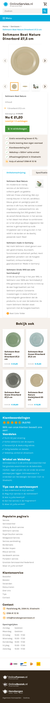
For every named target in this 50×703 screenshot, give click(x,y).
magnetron (29, 500)
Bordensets (8, 545)
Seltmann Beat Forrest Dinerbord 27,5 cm (12, 355)
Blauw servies (9, 551)
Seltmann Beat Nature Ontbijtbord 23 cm (35, 396)
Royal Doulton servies (13, 534)
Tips (4, 594)
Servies (6, 520)
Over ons (7, 590)
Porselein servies (10, 559)
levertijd (20, 497)
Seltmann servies (11, 530)
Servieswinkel (9, 523)
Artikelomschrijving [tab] (16, 172)
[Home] (18, 4)
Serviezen (15, 26)
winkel (21, 504)
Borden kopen (9, 548)
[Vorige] (5, 60)
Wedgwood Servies (11, 538)
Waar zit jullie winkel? (13, 566)
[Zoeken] (44, 11)
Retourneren (8, 587)
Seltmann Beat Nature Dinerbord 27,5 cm (22, 29)
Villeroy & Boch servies (13, 527)
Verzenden (7, 583)
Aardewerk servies (11, 555)
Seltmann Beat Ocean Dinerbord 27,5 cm (36, 354)
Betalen (6, 580)
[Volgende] (44, 60)
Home (5, 26)
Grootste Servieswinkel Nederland (18, 562)
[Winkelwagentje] (45, 4)
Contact (6, 597)
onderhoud (14, 490)
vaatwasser (31, 493)
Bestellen (7, 576)
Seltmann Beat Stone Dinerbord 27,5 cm (12, 394)
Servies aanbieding (11, 541)
